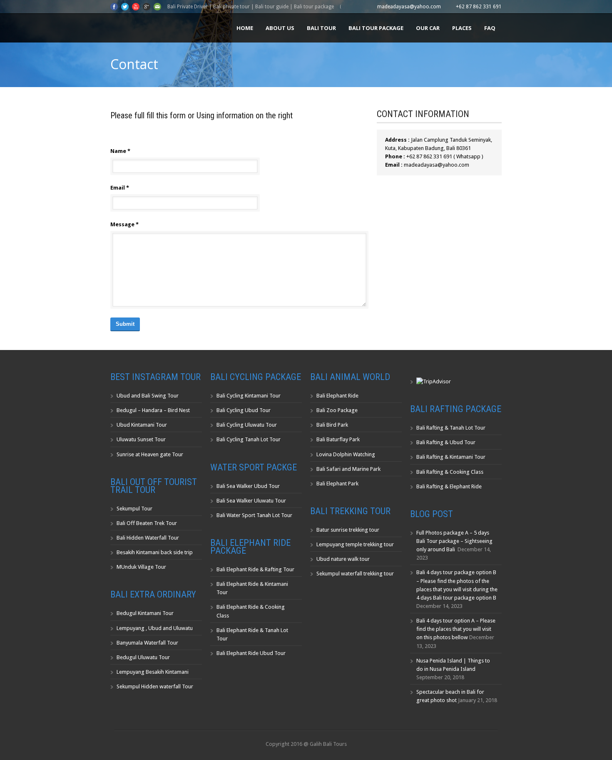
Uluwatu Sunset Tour (141, 439)
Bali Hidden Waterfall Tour (148, 538)
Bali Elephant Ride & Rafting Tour (255, 569)
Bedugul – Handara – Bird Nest (153, 410)
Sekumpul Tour (134, 508)
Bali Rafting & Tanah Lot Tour (450, 428)
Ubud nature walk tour (343, 559)
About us (280, 28)
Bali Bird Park (332, 425)
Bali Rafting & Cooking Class (449, 472)
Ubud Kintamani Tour (142, 425)
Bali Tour (321, 28)
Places (462, 28)
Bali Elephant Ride (337, 395)
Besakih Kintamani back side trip (155, 552)
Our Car (428, 28)
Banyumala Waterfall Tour (147, 643)
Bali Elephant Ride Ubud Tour (251, 653)
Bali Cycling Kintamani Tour (248, 395)
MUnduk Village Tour (141, 567)
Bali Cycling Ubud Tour (243, 410)
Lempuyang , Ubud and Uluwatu (155, 628)
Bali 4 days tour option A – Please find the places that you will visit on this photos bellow (455, 629)
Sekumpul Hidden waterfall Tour (155, 686)
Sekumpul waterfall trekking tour (355, 573)
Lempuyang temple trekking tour (355, 544)
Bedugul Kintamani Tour (145, 613)
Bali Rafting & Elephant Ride (449, 486)
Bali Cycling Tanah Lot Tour (248, 439)
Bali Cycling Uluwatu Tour (246, 425)
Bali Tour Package (375, 28)
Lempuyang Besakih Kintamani (153, 672)
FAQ (489, 28)
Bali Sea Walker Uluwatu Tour (251, 501)
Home (244, 28)
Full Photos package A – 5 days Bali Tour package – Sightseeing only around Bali (454, 541)
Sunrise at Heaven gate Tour (150, 454)
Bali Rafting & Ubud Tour (445, 442)
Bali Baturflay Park (338, 439)
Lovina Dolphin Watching (345, 454)
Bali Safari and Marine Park (348, 469)
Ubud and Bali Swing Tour (148, 395)
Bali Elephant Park (337, 483)
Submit (125, 324)
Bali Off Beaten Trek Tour (147, 523)
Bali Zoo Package (337, 410)
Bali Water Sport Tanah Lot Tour (254, 515)
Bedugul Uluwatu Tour (143, 657)
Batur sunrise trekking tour (347, 530)
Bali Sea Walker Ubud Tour (248, 486)
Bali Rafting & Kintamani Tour (450, 457)
